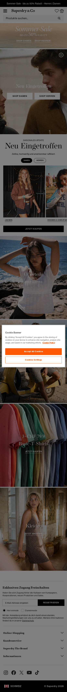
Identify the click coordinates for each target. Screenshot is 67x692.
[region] (33, 346)
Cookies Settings (33, 360)
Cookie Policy (48, 342)
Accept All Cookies (33, 351)
